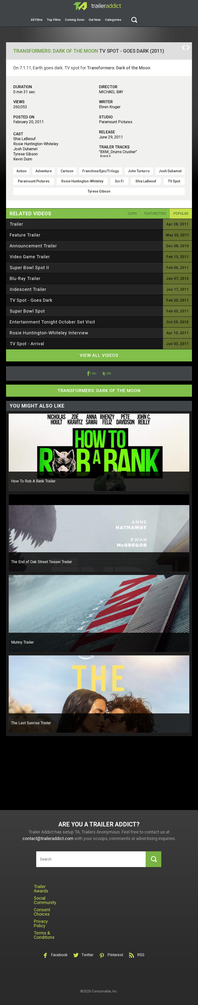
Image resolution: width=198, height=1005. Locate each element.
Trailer (16, 224)
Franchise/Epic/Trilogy (100, 171)
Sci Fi (119, 181)
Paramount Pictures (34, 181)
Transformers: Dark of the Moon (55, 51)
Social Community (45, 900)
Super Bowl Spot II (29, 267)
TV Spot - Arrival (27, 343)
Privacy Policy (41, 923)
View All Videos (99, 355)
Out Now (95, 20)
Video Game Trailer (30, 256)
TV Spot (174, 181)
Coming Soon (74, 20)
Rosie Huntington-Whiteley (82, 181)
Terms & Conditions (44, 935)
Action (21, 171)
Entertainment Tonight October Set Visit (52, 321)
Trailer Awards (41, 888)
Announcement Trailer (33, 245)
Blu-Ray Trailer (25, 278)
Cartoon (67, 171)
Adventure (43, 171)
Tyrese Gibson (99, 191)
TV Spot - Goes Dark (31, 300)
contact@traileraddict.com (47, 838)
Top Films (54, 20)
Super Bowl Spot (27, 311)
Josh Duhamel (170, 171)
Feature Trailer (25, 234)
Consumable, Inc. (105, 991)
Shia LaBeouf (145, 181)
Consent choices (42, 912)
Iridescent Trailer (28, 289)
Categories (113, 20)
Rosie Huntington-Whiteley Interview (49, 332)
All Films (36, 20)
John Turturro (139, 171)
